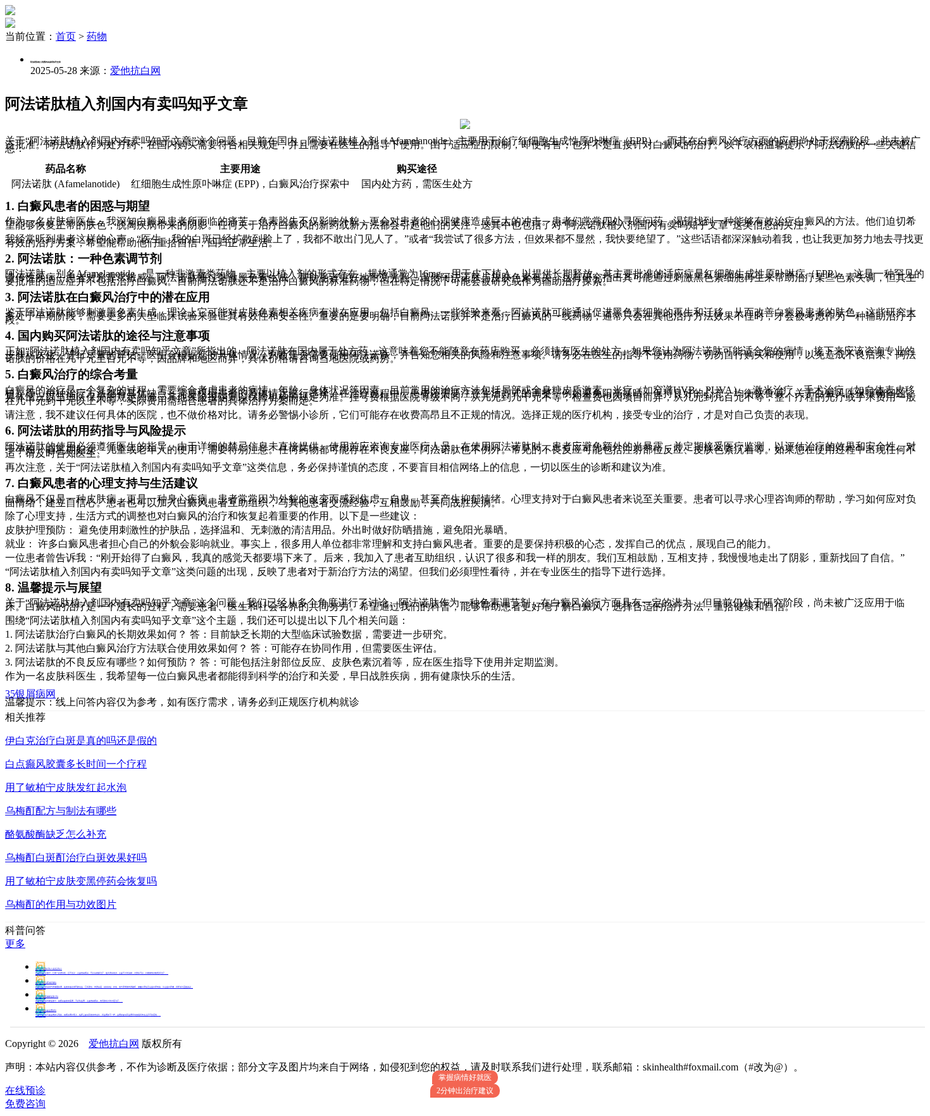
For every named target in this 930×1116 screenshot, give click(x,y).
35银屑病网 (30, 693)
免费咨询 (25, 1103)
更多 (15, 943)
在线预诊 (25, 1090)
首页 (66, 36)
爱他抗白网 (135, 70)
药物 (97, 36)
